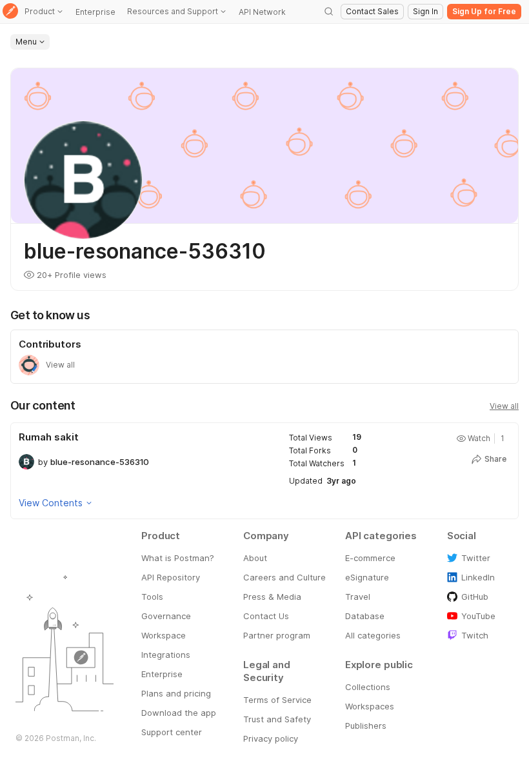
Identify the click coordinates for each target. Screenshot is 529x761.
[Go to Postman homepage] (10, 12)
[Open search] (329, 11)
